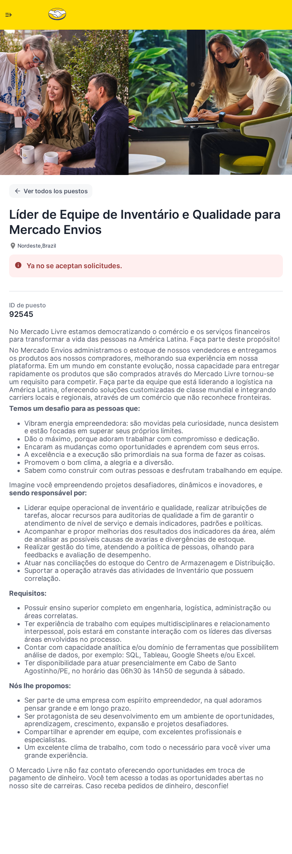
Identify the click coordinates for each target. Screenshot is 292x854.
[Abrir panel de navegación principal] (8, 15)
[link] (57, 14)
